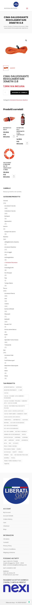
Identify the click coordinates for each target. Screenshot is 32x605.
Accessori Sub (9, 355)
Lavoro (5, 226)
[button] (26, 40)
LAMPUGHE (11, 440)
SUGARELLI (6, 458)
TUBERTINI (6, 463)
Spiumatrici (8, 221)
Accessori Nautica (10, 247)
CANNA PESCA (7, 419)
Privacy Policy (7, 546)
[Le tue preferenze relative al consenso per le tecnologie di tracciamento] (29, 602)
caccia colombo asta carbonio (12, 417)
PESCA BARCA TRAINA (9, 449)
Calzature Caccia (10, 211)
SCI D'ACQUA (7, 452)
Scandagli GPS (9, 267)
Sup (6, 278)
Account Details (8, 516)
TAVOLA (13, 458)
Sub (4, 350)
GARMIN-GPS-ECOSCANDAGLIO (12, 434)
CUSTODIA (25, 419)
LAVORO (18, 440)
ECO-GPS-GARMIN (8, 431)
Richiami (7, 216)
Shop (4, 529)
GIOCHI (24, 434)
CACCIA (6, 393)
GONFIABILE (17, 437)
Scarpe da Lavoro (10, 231)
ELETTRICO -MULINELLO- (21, 431)
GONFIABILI (25, 437)
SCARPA (19, 449)
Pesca (5, 288)
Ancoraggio (8, 252)
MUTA (5, 443)
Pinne (6, 376)
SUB (11, 455)
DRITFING (6, 422)
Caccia (5, 201)
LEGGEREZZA (25, 440)
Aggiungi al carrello (19, 92)
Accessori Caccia (10, 206)
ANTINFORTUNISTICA (9, 387)
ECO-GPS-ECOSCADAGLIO (17, 422)
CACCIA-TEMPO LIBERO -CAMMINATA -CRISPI (15, 414)
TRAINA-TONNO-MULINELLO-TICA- (12, 461)
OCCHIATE (15, 443)
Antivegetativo (9, 257)
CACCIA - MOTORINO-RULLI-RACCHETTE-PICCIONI (14, 407)
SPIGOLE (21, 452)
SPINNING (6, 455)
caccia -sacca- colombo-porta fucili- (14, 411)
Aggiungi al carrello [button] (14, 136)
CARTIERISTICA (16, 419)
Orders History (7, 519)
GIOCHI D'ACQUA (8, 437)
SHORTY (15, 452)
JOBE (5, 440)
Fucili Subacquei (9, 360)
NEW (10, 443)
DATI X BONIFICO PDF (9, 568)
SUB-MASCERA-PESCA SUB (21, 455)
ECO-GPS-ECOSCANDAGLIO (11, 428)
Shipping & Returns (9, 552)
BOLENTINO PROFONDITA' (10, 390)
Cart (4, 522)
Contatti (5, 542)
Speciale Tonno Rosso (11, 340)
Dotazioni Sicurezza (18, 26)
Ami (6, 298)
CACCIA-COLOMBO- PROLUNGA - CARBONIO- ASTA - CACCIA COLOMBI (16, 402)
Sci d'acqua (8, 273)
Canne (7, 304)
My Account (7, 512)
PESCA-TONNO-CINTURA (10, 446)
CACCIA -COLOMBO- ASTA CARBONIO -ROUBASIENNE (14, 397)
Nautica (10, 26)
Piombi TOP (8, 324)
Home (5, 26)
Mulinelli (7, 319)
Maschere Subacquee (11, 365)
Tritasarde (8, 345)
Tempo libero (9, 283)
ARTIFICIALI (19, 387)
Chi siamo (6, 539)
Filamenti (7, 314)
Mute (6, 371)
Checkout (6, 526)
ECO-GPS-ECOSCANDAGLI (10, 425)
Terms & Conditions (9, 549)
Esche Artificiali (9, 309)
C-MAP (20, 390)
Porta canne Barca (10, 329)
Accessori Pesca (10, 293)
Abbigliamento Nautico (12, 242)
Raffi (6, 335)
